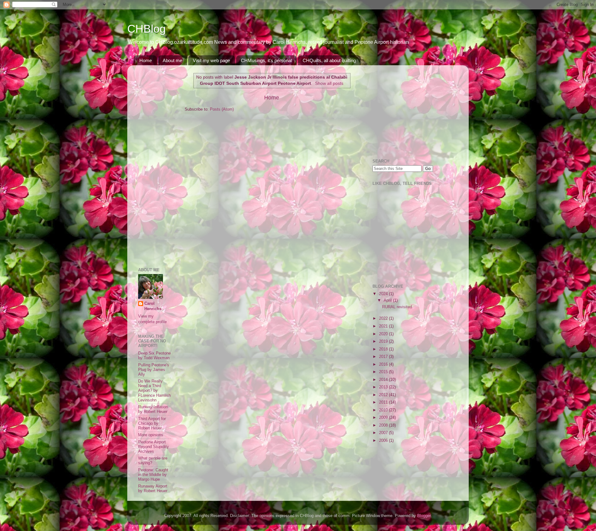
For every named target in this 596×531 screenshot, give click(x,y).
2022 (384, 318)
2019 (384, 341)
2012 (384, 395)
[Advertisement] (156, 163)
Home (145, 60)
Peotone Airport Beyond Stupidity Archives (153, 447)
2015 (384, 372)
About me (172, 60)
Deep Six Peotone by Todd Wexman (154, 355)
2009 (384, 417)
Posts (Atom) (222, 109)
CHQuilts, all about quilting (329, 60)
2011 (384, 402)
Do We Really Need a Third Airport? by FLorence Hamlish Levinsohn (154, 390)
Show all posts (329, 83)
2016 (384, 364)
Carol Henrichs (152, 306)
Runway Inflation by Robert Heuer (153, 409)
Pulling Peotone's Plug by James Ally (153, 370)
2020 (384, 334)
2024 (384, 294)
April (388, 300)
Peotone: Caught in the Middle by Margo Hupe (153, 475)
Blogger (424, 516)
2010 (384, 410)
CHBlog (146, 28)
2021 (384, 326)
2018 (384, 349)
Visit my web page (211, 60)
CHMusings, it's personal (266, 60)
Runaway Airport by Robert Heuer (152, 488)
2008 (384, 425)
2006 (384, 440)
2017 (384, 357)
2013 (384, 387)
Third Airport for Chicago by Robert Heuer (152, 423)
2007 (384, 433)
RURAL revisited (397, 307)
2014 (384, 380)
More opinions (150, 435)
